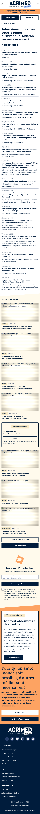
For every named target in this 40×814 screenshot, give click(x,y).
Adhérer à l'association (20, 719)
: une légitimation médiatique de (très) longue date (19, 442)
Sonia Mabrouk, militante (11, 434)
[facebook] (7, 739)
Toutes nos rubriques (9, 750)
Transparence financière (10, 777)
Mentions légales (17, 802)
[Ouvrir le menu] (38, 4)
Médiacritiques (7, 753)
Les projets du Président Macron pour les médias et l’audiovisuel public (17, 281)
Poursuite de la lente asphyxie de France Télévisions (17, 256)
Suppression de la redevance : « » (19, 165)
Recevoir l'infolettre (8, 796)
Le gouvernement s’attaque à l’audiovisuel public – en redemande (18, 237)
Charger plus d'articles (20, 539)
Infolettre (29, 18)
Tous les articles (20, 545)
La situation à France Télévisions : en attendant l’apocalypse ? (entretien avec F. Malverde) (18, 195)
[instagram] (22, 739)
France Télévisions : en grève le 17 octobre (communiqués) (17, 269)
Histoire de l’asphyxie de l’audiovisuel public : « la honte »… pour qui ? (19, 210)
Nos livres (5, 764)
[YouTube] (17, 739)
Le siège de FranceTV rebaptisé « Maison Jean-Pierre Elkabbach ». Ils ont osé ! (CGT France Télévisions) (19, 89)
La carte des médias (8, 757)
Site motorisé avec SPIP (20, 806)
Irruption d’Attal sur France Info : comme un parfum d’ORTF (18, 77)
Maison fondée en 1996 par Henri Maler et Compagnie (20, 810)
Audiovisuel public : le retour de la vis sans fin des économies (19, 65)
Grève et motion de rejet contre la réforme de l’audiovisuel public (19, 54)
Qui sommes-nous (8, 773)
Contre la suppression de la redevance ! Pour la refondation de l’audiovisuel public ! (19, 150)
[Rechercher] (2, 4)
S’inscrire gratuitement (20, 584)
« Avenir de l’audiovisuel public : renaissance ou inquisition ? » (19, 102)
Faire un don (10, 18)
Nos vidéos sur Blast (8, 760)
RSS (27, 802)
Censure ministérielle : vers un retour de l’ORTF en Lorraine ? (19, 125)
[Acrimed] (20, 4)
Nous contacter (7, 780)
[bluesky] (28, 739)
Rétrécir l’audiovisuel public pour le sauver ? (18, 181)
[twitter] (12, 739)
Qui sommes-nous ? (13, 658)
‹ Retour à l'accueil (8, 23)
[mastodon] (33, 739)
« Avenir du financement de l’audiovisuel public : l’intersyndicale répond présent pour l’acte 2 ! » (18, 138)
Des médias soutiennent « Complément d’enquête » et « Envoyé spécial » (17, 221)
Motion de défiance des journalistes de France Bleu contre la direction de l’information (19, 114)
